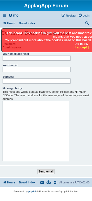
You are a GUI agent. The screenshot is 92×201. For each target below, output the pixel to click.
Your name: (10, 65)
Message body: (13, 88)
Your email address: (16, 53)
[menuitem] (13, 15)
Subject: (8, 76)
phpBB (32, 191)
